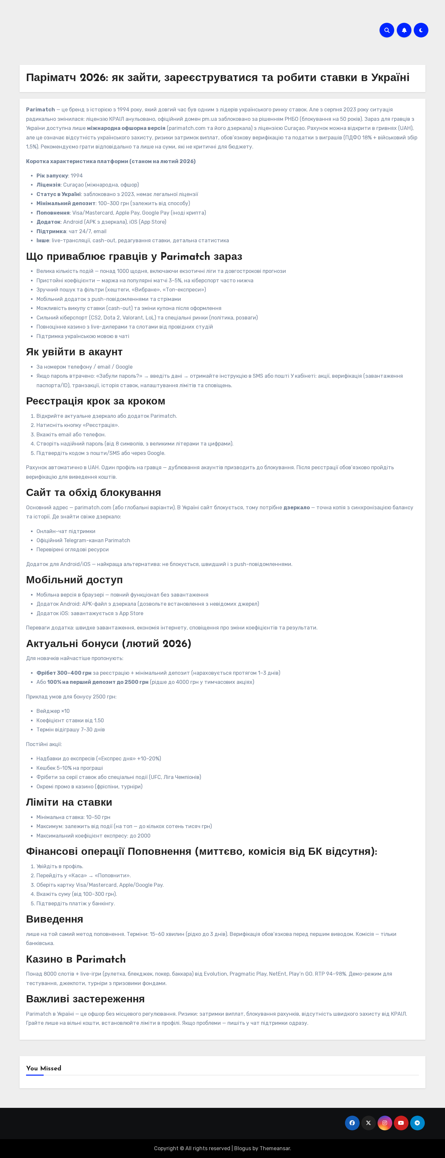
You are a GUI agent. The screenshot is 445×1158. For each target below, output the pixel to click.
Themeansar (275, 1148)
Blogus (242, 1148)
